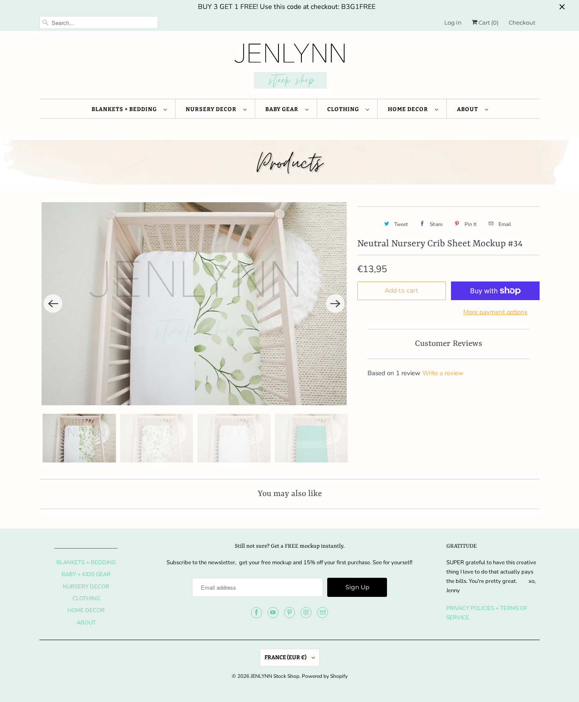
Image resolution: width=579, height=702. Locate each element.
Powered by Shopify (325, 676)
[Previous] (53, 303)
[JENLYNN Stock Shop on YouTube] (272, 612)
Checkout (522, 22)
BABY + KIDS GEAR (86, 574)
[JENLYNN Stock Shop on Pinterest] (289, 612)
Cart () (487, 22)
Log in (453, 22)
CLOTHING (344, 109)
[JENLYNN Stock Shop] (289, 67)
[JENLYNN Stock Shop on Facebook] (256, 612)
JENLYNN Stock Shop (275, 676)
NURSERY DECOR (212, 109)
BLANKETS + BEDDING (125, 109)
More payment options (495, 312)
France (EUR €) (285, 657)
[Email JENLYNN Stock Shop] (322, 612)
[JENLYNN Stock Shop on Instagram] (306, 612)
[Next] (335, 303)
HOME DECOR (409, 109)
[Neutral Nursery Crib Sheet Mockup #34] (194, 304)
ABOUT (469, 109)
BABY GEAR (283, 109)
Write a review (443, 373)
